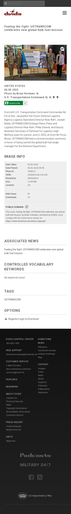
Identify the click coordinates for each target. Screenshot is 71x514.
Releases (42, 347)
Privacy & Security (14, 401)
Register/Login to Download (23, 319)
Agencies (10, 441)
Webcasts (43, 392)
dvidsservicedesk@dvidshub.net (21, 354)
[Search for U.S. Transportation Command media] (46, 97)
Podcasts (42, 385)
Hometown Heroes (47, 350)
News (40, 375)
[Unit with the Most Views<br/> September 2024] (57, 97)
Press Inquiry (14, 422)
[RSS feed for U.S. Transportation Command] (50, 97)
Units (9, 437)
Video (41, 372)
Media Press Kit (13, 430)
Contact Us (11, 398)
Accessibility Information (18, 412)
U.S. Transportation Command (24, 97)
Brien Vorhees (26, 93)
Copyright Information (16, 408)
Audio (41, 379)
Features (11, 379)
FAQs (8, 405)
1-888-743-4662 (13, 365)
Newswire (12, 387)
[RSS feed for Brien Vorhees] (38, 93)
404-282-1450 (12, 343)
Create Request (13, 426)
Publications (44, 389)
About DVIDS (13, 394)
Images (41, 368)
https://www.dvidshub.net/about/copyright (26, 221)
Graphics (42, 382)
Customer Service (14, 415)
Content (43, 364)
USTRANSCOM (12, 299)
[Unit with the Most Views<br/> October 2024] (54, 97)
